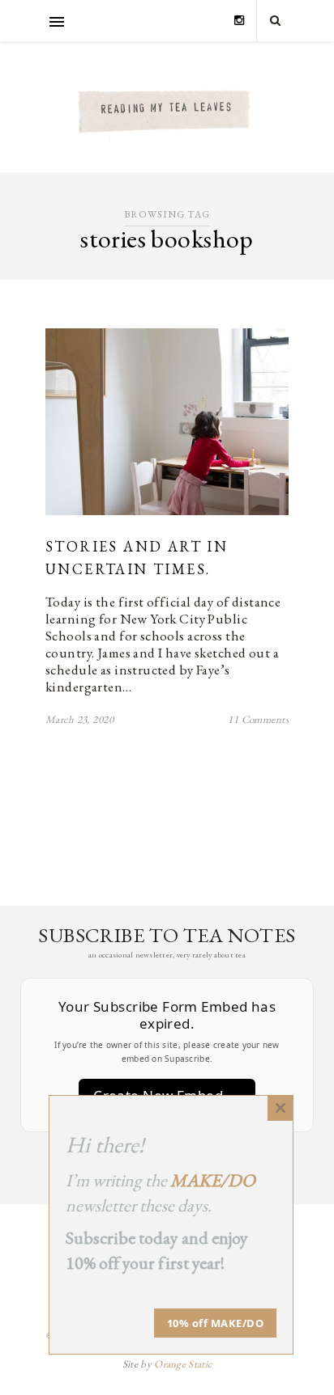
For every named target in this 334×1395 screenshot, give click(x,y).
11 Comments (258, 719)
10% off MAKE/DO (215, 1323)
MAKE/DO (212, 1180)
